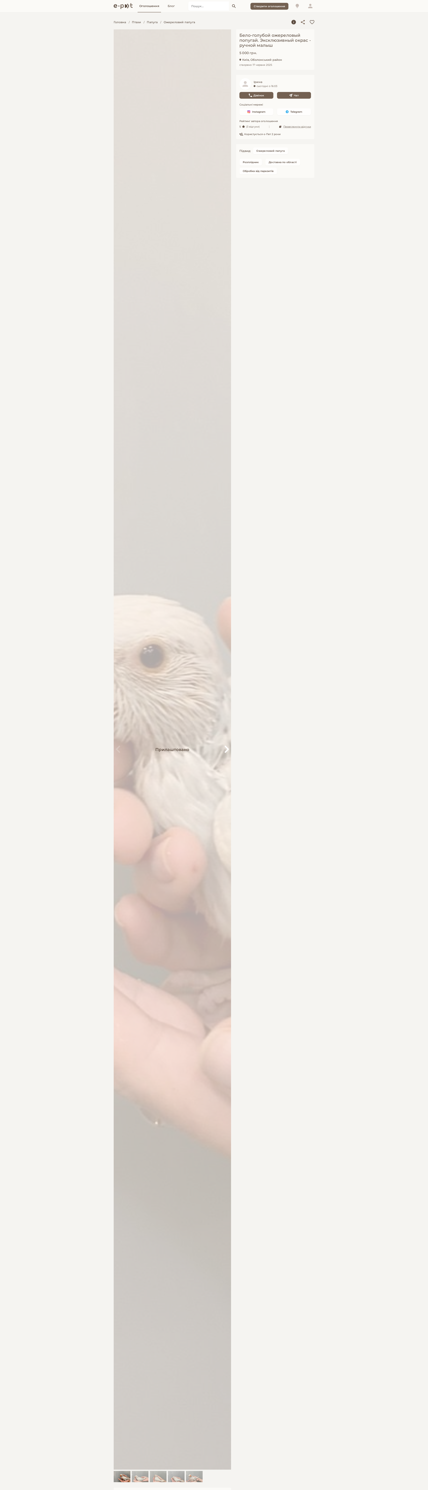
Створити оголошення (269, 6)
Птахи (136, 22)
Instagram (258, 111)
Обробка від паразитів (258, 171)
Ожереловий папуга (179, 22)
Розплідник (251, 162)
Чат (296, 95)
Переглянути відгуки (297, 126)
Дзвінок (258, 95)
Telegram (296, 111)
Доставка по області (283, 162)
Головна (120, 22)
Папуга (152, 22)
